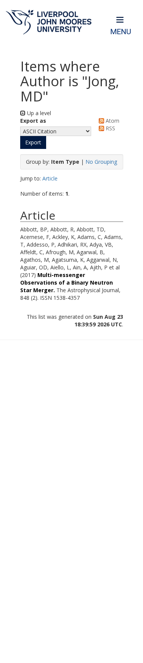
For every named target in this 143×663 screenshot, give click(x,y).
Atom (111, 120)
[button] (33, 142)
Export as (33, 120)
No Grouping (101, 161)
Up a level (38, 113)
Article (50, 178)
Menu (120, 31)
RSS (109, 128)
